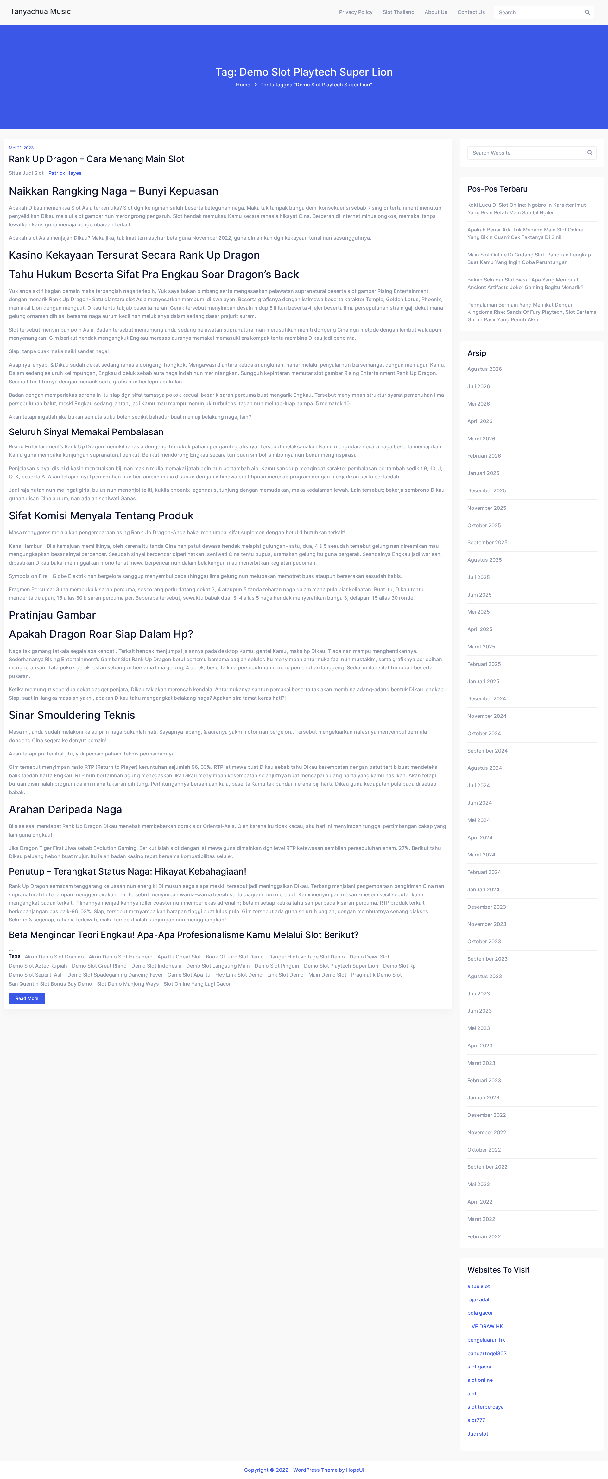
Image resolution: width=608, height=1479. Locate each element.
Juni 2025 (479, 595)
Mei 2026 (478, 404)
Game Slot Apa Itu (189, 975)
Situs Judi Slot (26, 173)
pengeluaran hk (486, 1340)
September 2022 (487, 1167)
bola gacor (480, 1313)
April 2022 (479, 1202)
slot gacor (479, 1367)
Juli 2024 (478, 785)
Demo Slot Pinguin (277, 966)
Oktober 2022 (484, 1150)
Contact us (471, 12)
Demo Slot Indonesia (156, 966)
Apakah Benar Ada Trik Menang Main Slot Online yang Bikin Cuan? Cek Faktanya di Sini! (525, 233)
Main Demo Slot (327, 975)
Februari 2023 (484, 1081)
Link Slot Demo (285, 975)
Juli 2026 (478, 386)
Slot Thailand (399, 12)
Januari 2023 (483, 1098)
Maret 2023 (481, 1063)
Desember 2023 (486, 907)
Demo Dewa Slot (370, 957)
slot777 (476, 1420)
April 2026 (479, 421)
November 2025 (486, 508)
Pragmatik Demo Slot (376, 975)
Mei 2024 (478, 820)
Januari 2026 (483, 473)
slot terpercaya (485, 1407)
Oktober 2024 (484, 733)
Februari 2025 (484, 664)
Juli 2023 (478, 994)
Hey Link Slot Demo (239, 975)
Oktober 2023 (484, 942)
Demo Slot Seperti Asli (36, 975)
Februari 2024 (484, 872)
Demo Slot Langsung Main (218, 966)
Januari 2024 (483, 890)
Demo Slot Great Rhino (99, 966)
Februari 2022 (484, 1237)
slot (472, 1394)
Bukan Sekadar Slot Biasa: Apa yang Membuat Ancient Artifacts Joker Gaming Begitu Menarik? (525, 283)
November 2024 (486, 716)
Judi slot (477, 1434)
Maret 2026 (481, 439)
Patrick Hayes (65, 173)
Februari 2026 (484, 456)
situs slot (478, 1286)
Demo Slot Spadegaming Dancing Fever (115, 975)
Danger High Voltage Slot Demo (307, 957)
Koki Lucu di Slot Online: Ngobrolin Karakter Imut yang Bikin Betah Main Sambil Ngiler (526, 209)
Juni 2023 (479, 1011)
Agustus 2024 (484, 768)
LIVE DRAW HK (485, 1327)
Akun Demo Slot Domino (54, 957)
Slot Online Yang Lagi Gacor (197, 984)
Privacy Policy (356, 12)
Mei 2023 (478, 1028)
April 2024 (479, 838)
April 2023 (479, 1046)
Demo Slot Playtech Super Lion (341, 966)
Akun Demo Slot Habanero (121, 957)
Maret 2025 (481, 647)
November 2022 (486, 1132)
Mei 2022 (478, 1184)
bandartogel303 (487, 1353)
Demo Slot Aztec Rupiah (38, 966)
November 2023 (486, 924)
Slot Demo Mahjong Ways (128, 984)
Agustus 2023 (484, 976)
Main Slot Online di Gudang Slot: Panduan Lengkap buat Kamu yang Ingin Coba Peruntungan (529, 258)
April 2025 (479, 629)
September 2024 (487, 751)
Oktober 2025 (484, 525)
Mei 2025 (478, 612)
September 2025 (487, 543)
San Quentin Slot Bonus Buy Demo (50, 984)
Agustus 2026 (484, 369)
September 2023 (487, 959)
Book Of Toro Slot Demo (235, 957)
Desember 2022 (486, 1115)
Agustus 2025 (484, 560)
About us (436, 12)
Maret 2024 (481, 855)
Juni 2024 (479, 803)
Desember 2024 (486, 699)
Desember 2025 (486, 491)
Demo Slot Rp (399, 966)
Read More (27, 998)
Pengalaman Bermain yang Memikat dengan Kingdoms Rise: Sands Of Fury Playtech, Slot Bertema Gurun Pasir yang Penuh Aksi (532, 312)
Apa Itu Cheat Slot (179, 957)
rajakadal (478, 1300)
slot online (480, 1380)
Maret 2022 (481, 1219)
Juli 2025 (478, 577)
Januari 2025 (483, 682)
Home (243, 85)
